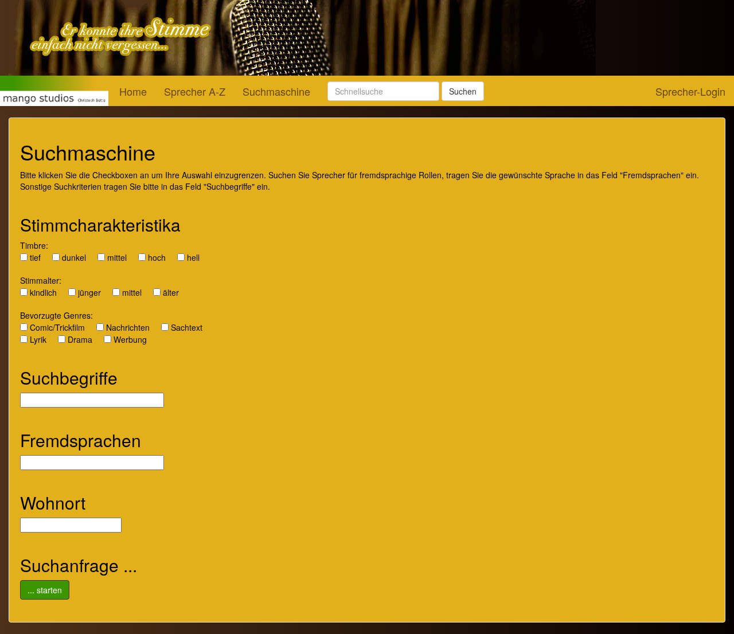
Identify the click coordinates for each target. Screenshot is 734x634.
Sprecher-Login (690, 91)
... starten (45, 590)
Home (133, 91)
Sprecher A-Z (194, 91)
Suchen (463, 91)
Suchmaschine (276, 91)
